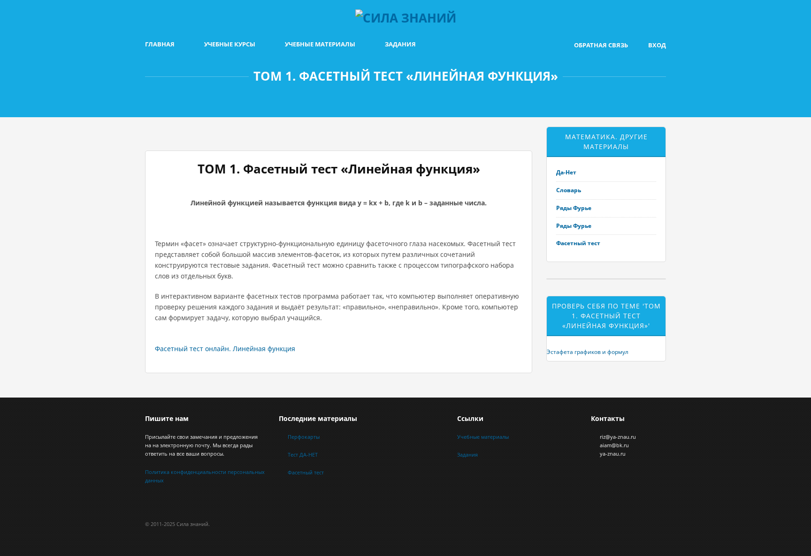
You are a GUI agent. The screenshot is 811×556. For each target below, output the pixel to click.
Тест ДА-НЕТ (303, 454)
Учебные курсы (229, 44)
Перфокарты (304, 436)
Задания (400, 44)
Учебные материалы (320, 44)
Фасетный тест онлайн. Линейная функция (225, 348)
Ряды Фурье (573, 208)
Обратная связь (601, 45)
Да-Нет (566, 172)
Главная (160, 44)
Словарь (568, 190)
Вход (657, 45)
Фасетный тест (578, 243)
